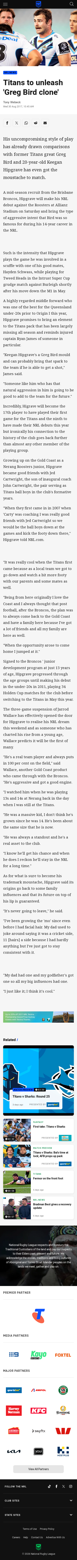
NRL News (10, 72)
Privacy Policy (47, 1528)
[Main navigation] (5, 4)
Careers (16, 1537)
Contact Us (37, 1537)
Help (25, 1537)
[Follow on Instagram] (70, 1486)
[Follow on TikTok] (49, 1486)
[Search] (71, 4)
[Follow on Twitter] (63, 1486)
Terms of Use (30, 1528)
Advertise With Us (55, 1537)
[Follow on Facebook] (56, 1486)
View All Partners (38, 1469)
